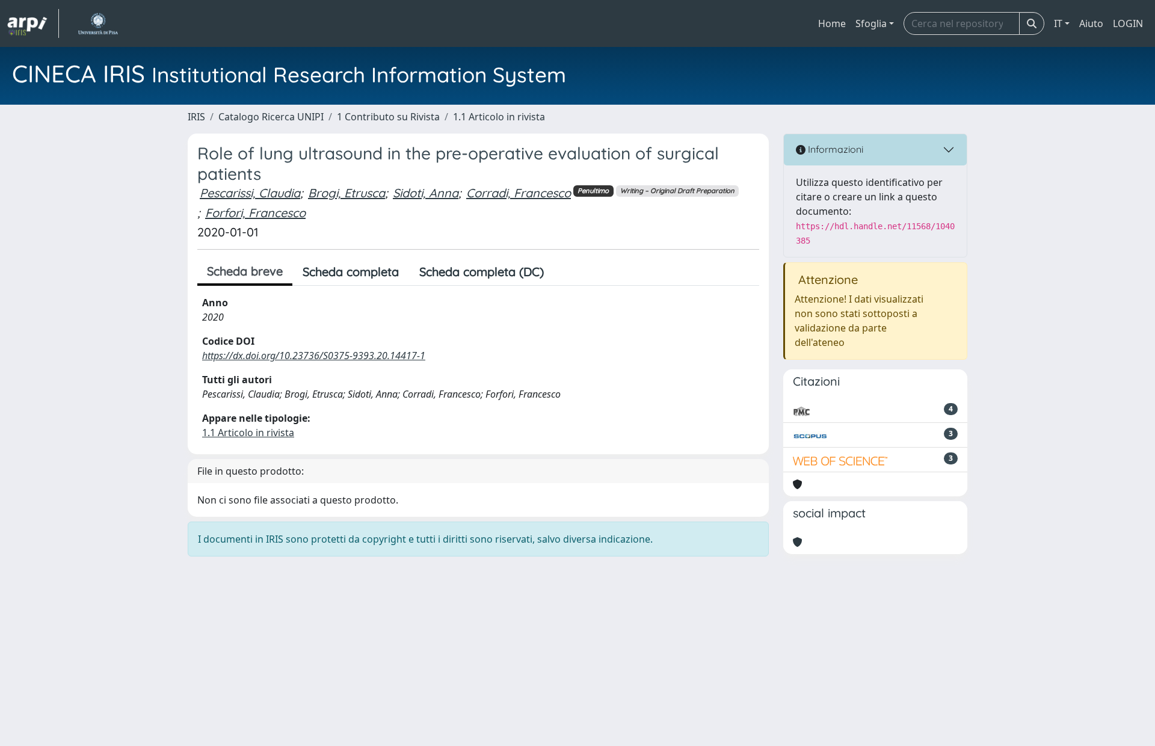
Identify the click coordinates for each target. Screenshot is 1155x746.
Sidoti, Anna (425, 192)
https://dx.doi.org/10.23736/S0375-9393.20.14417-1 (313, 355)
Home (832, 23)
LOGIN (1128, 23)
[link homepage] (33, 23)
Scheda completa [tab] (351, 271)
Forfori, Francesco (255, 212)
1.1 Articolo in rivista (499, 116)
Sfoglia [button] (871, 23)
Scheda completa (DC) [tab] (481, 271)
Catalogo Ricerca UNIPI (271, 116)
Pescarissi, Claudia (250, 192)
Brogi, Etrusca (346, 192)
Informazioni (834, 149)
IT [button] (1058, 23)
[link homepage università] (98, 23)
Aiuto (1091, 23)
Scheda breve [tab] (245, 271)
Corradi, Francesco (518, 192)
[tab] (564, 272)
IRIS (196, 116)
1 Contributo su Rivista (388, 116)
